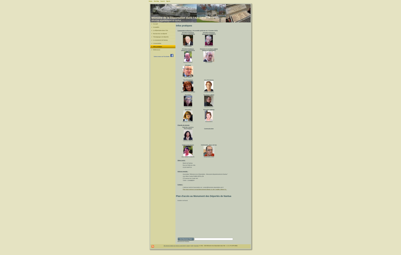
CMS (192, 245)
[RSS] (152, 246)
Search (162, 1)
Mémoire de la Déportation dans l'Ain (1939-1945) (182, 17)
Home (150, 1)
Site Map (196, 245)
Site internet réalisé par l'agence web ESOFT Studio (177, 245)
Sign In (168, 1)
